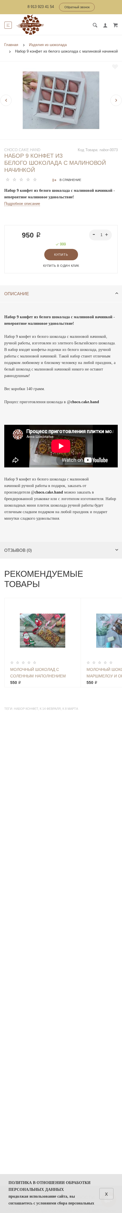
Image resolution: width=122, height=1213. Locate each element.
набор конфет (26, 708)
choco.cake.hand (22, 150)
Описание (16, 293)
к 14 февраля (50, 708)
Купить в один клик (61, 265)
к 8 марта (70, 708)
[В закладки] (115, 66)
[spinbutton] (100, 235)
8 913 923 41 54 (41, 7)
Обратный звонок (77, 7)
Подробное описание (22, 203)
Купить (61, 254)
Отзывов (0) (18, 550)
